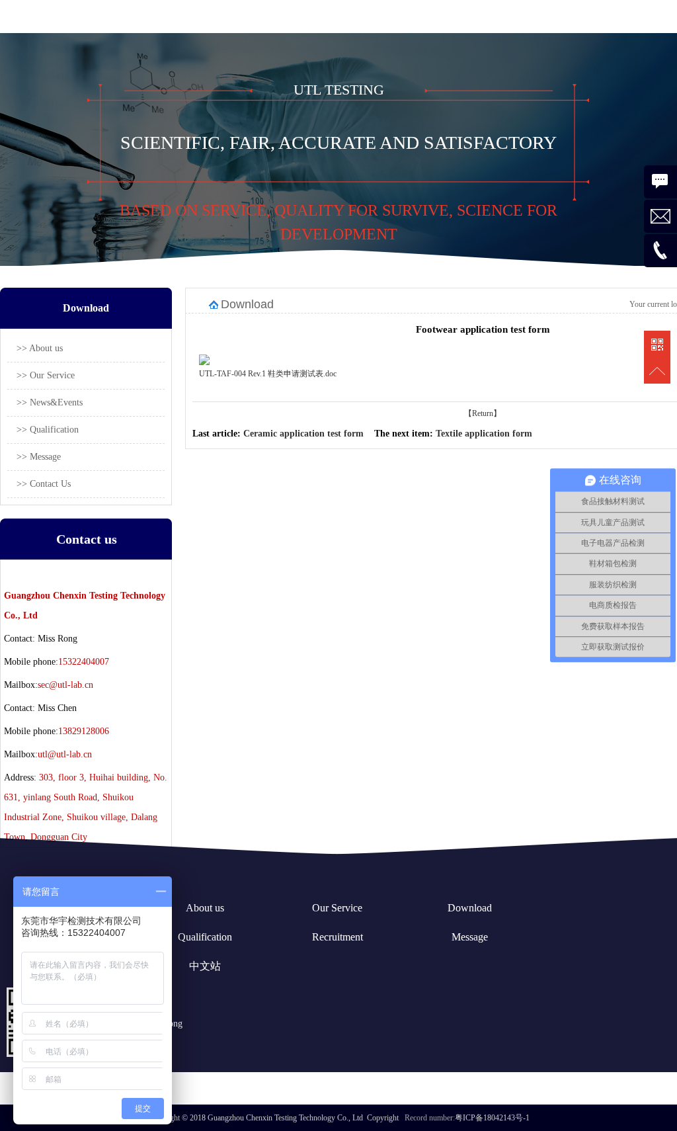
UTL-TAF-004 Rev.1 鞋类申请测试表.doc (268, 373)
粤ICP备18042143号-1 (492, 1117)
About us (205, 907)
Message (470, 936)
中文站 (205, 966)
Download (470, 907)
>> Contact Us (44, 484)
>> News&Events (50, 402)
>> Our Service (46, 375)
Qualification (205, 936)
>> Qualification (48, 430)
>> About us (40, 348)
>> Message (39, 457)
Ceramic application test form (303, 434)
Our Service (337, 907)
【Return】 (482, 413)
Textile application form (484, 434)
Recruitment (337, 936)
